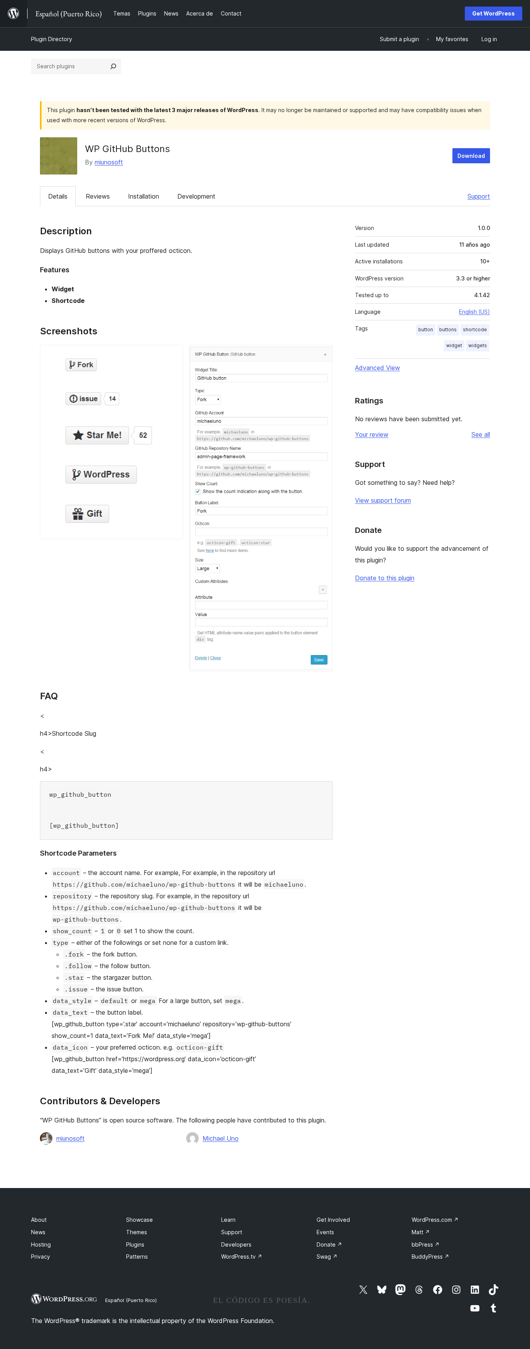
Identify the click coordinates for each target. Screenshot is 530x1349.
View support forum (383, 500)
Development (196, 196)
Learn (228, 1219)
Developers (236, 1244)
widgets (477, 345)
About (39, 1219)
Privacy (40, 1256)
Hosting (41, 1244)
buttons (448, 329)
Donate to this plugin (384, 578)
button (425, 329)
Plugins (135, 1244)
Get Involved (333, 1219)
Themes (136, 1232)
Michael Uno (221, 1138)
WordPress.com (435, 1219)
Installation (143, 196)
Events (325, 1232)
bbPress (426, 1244)
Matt (421, 1232)
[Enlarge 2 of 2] (322, 355)
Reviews (98, 196)
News (38, 1232)
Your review (371, 434)
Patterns (137, 1256)
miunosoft (109, 162)
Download (471, 155)
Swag (327, 1256)
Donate (329, 1244)
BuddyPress (430, 1256)
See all (480, 434)
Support (479, 196)
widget (454, 345)
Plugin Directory (51, 39)
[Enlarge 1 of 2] (173, 355)
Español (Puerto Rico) (131, 1300)
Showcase (139, 1219)
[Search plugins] (113, 66)
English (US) (474, 311)
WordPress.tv (241, 1256)
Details (58, 196)
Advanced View (377, 368)
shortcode (475, 329)
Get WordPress (493, 13)
